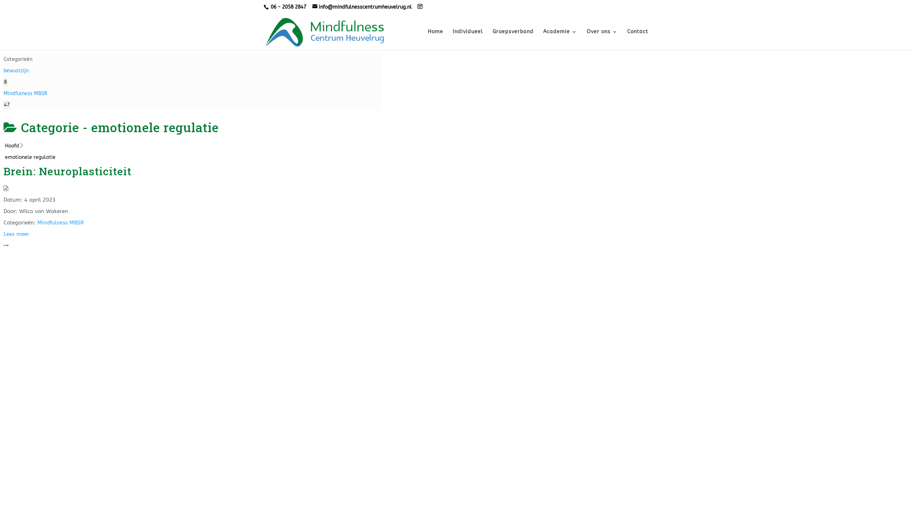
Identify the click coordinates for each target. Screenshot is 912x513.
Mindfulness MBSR (60, 222)
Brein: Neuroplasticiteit (67, 171)
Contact (637, 32)
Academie (556, 32)
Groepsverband (513, 32)
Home (435, 32)
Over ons (599, 32)
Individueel (468, 32)
